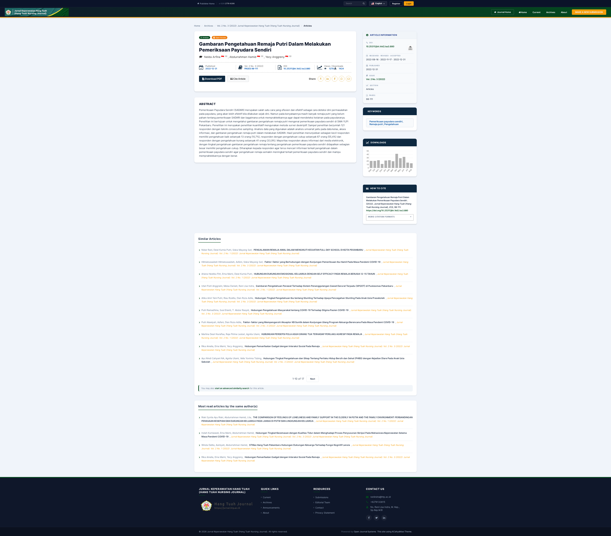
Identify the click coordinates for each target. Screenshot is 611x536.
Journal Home (504, 12)
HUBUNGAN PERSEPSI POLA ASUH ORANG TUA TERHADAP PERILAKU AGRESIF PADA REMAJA (312, 334)
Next (312, 378)
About (564, 12)
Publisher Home (207, 3)
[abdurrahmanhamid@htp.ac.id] (262, 56)
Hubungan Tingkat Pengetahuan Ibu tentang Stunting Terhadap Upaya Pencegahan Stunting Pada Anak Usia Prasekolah (320, 298)
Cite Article (239, 78)
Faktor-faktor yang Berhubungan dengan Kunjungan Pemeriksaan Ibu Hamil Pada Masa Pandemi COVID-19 (323, 262)
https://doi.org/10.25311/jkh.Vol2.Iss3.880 (387, 210)
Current (537, 12)
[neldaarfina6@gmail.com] (226, 56)
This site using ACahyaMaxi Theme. (394, 531)
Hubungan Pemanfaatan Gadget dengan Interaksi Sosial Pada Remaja (282, 346)
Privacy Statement (325, 512)
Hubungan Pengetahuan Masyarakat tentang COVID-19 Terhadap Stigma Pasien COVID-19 (300, 310)
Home (524, 12)
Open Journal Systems (365, 531)
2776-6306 (230, 3)
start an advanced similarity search (232, 388)
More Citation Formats (381, 217)
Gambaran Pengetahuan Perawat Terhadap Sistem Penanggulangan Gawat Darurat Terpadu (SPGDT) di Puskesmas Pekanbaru (325, 286)
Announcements (271, 507)
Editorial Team (322, 502)
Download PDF (213, 78)
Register (396, 3)
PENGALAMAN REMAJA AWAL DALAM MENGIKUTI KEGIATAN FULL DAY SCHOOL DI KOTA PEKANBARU (309, 249)
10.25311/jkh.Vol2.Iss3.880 (297, 68)
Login (408, 3)
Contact (319, 507)
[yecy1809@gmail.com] (290, 56)
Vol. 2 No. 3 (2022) (375, 79)
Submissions (321, 497)
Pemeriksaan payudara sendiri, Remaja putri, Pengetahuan (386, 122)
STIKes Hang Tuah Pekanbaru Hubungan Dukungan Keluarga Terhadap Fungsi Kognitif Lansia (299, 445)
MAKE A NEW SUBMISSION (589, 12)
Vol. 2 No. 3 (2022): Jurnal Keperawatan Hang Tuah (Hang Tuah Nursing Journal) (258, 26)
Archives (550, 12)
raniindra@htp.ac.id (380, 496)
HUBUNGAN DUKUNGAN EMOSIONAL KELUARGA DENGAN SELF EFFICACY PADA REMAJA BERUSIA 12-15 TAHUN (314, 273)
